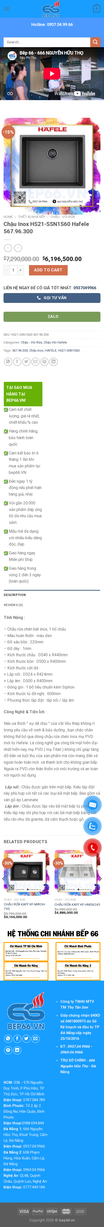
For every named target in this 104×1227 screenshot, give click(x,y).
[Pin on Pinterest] (44, 362)
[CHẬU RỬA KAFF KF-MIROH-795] (26, 873)
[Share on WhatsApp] (8, 362)
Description (15, 595)
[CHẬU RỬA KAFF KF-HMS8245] (77, 873)
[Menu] (7, 9)
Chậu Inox (36, 350)
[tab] (52, 595)
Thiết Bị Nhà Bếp (31, 217)
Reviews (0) (13, 605)
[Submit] (95, 42)
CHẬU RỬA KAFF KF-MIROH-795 (25, 906)
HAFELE (51, 350)
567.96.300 (20, 350)
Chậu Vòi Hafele (55, 342)
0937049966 (84, 288)
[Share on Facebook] (17, 362)
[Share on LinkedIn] (53, 362)
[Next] (100, 888)
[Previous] (3, 888)
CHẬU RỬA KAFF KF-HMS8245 (77, 904)
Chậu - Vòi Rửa (62, 217)
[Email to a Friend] (35, 362)
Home (8, 217)
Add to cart (48, 270)
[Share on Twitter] (26, 362)
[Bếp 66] (52, 9)
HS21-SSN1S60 (69, 350)
